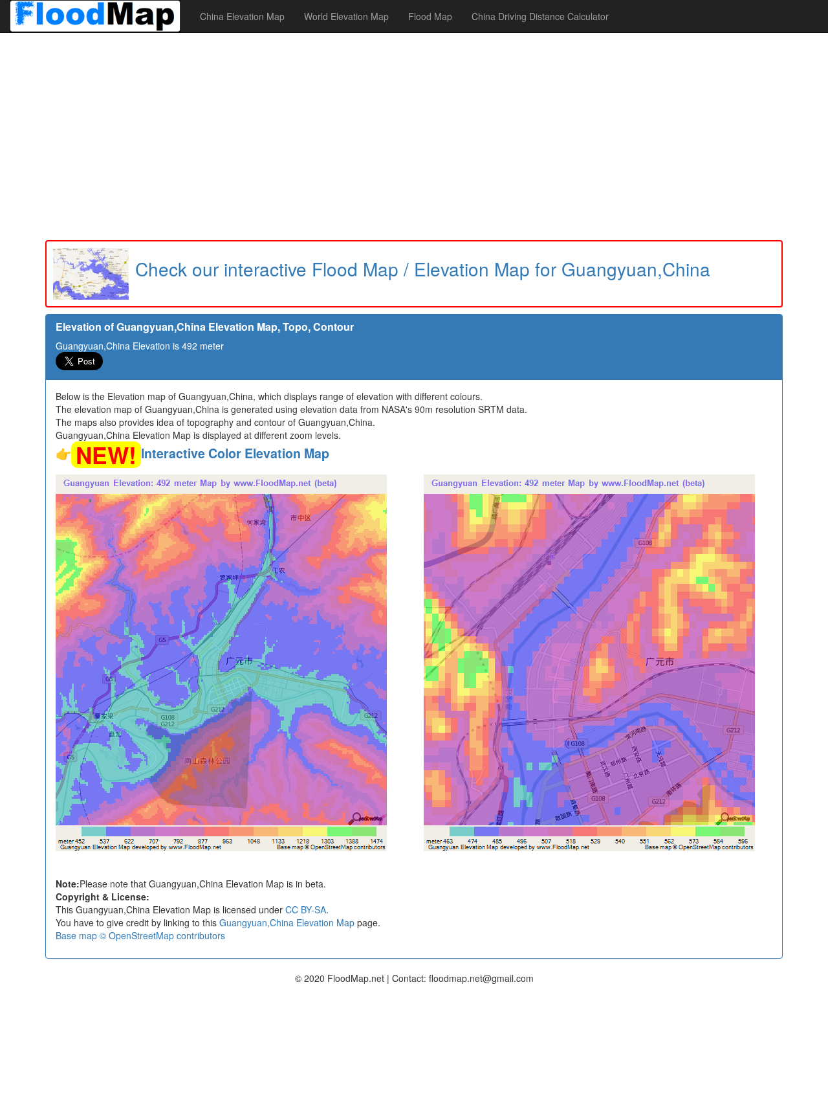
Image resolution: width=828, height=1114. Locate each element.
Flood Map (430, 16)
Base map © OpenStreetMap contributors (140, 935)
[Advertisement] (414, 136)
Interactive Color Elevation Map (235, 453)
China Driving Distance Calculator (540, 16)
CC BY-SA (305, 909)
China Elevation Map (242, 16)
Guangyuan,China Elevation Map (286, 922)
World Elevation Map (346, 16)
